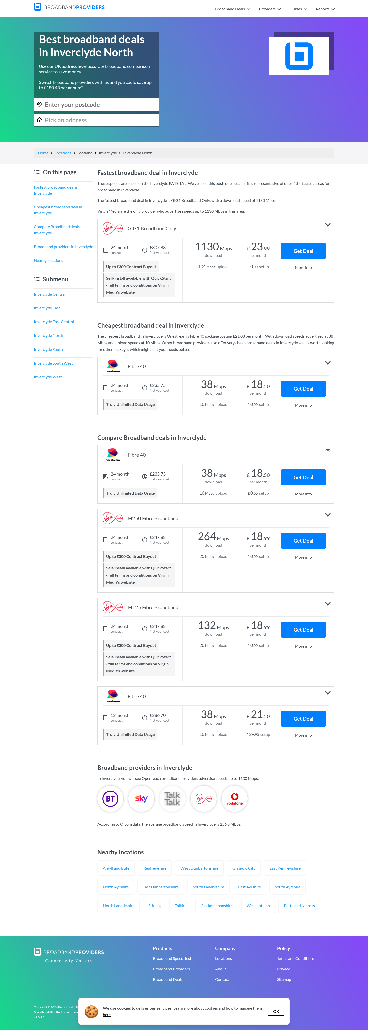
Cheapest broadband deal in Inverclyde (58, 209)
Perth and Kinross (299, 905)
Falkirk (181, 905)
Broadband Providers (171, 968)
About (220, 968)
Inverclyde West (48, 376)
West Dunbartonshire (199, 868)
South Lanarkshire (208, 886)
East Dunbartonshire (161, 886)
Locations (63, 152)
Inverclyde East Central (54, 321)
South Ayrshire (287, 886)
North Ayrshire (116, 886)
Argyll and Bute (116, 868)
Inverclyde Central (50, 294)
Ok (276, 1011)
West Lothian (258, 905)
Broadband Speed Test (172, 958)
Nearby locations (48, 260)
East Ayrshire (249, 886)
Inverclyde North (48, 335)
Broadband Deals (168, 979)
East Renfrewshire (285, 868)
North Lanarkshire (118, 905)
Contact (222, 979)
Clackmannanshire (217, 905)
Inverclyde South (48, 349)
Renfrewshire (154, 868)
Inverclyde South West (53, 363)
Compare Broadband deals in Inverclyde (59, 229)
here (107, 1014)
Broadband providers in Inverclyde (63, 246)
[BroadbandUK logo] (69, 9)
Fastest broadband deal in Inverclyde (56, 190)
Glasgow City (243, 868)
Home (43, 152)
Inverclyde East (47, 307)
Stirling (154, 905)
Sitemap (284, 979)
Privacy (283, 968)
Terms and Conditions (296, 958)
